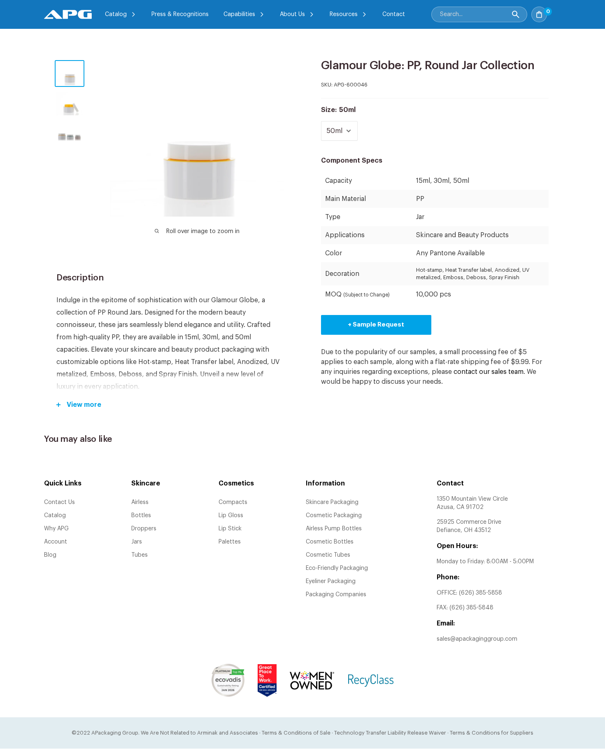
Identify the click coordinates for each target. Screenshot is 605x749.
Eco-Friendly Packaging (337, 568)
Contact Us (59, 502)
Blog (50, 555)
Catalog (116, 14)
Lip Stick (230, 529)
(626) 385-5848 (471, 608)
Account (55, 542)
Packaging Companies (336, 594)
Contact (393, 14)
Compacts (233, 502)
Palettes (230, 542)
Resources (344, 14)
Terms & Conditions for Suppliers (491, 732)
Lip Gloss (231, 515)
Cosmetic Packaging (334, 515)
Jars (136, 542)
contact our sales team (489, 372)
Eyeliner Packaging (331, 581)
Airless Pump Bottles (334, 529)
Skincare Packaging (332, 502)
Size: (338, 110)
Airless (140, 502)
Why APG (56, 529)
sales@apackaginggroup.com (477, 639)
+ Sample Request (376, 325)
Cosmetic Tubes (328, 555)
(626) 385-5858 (480, 593)
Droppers (143, 529)
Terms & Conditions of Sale (296, 732)
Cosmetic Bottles (330, 542)
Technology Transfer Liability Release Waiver (390, 732)
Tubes (139, 555)
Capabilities (239, 14)
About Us (292, 14)
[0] (556, 12)
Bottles (141, 515)
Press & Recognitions (180, 14)
